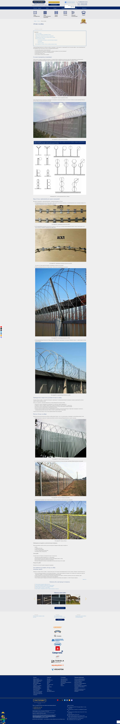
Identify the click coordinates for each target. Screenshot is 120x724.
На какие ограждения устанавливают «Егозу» (43, 34)
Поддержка (64, 8)
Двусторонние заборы (37, 683)
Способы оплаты (50, 680)
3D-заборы (35, 684)
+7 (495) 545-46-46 (82, 2)
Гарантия (48, 682)
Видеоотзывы (49, 686)
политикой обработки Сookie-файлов (51, 716)
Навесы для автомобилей (37, 692)
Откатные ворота (36, 690)
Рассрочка (48, 681)
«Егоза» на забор (38, 33)
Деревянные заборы (36, 686)
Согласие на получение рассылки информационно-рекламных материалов (79, 690)
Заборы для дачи (36, 679)
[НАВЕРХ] (2, 713)
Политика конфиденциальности (79, 679)
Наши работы (63, 683)
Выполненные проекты (51, 691)
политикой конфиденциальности (37, 716)
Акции (55, 8)
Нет (73, 7)
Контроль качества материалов (66, 682)
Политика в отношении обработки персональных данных (80, 684)
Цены (47, 8)
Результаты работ (41, 42)
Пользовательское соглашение (79, 680)
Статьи (48, 689)
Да (71, 7)
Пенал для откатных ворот (37, 691)
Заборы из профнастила (37, 681)
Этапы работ (40, 41)
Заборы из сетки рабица (37, 685)
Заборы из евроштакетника (37, 680)
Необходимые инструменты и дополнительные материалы (47, 40)
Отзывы (48, 685)
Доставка (48, 679)
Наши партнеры (63, 681)
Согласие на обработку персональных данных (78, 682)
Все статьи (60, 619)
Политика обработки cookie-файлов (80, 685)
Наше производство (64, 679)
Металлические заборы (37, 688)
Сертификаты (49, 690)
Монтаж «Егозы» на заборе (40, 38)
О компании (63, 677)
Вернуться (84, 579)
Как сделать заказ (50, 684)
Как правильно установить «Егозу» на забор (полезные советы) (46, 44)
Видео (62, 684)
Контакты (84, 8)
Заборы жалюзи (35, 682)
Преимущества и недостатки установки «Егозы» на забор (45, 37)
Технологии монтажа (64, 680)
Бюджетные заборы (36, 689)
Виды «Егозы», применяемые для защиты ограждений (44, 36)
